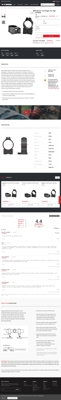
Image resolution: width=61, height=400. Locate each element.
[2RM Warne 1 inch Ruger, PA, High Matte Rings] (3, 16)
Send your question (54, 215)
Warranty (34, 388)
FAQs (33, 383)
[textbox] (25, 216)
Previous (56, 177)
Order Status (35, 386)
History (44, 385)
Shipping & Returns (36, 387)
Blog (44, 384)
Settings (4, 398)
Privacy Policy (40, 395)
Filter (4, 229)
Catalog (44, 386)
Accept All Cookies (12, 398)
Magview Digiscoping (34, 4)
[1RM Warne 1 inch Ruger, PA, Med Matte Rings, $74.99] (30, 193)
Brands (44, 389)
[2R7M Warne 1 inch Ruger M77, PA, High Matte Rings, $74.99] (10, 193)
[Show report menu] (58, 238)
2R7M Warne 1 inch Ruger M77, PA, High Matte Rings (11, 184)
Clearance (26, 4)
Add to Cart (11, 204)
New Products (20, 4)
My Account (35, 384)
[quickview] (18, 201)
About (44, 383)
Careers (44, 387)
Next (58, 177)
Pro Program (35, 385)
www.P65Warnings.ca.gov (53, 88)
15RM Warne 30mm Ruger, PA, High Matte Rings (49, 184)
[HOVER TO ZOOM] (21, 26)
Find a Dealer (55, 385)
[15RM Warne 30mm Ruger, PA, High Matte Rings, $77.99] (50, 193)
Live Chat (54, 384)
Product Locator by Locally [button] (39, 38)
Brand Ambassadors (46, 388)
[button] (41, 17)
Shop (14, 4)
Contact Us (55, 383)
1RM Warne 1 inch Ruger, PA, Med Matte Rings (30, 183)
